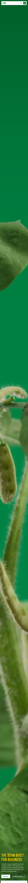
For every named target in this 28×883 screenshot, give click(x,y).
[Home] (4, 3)
